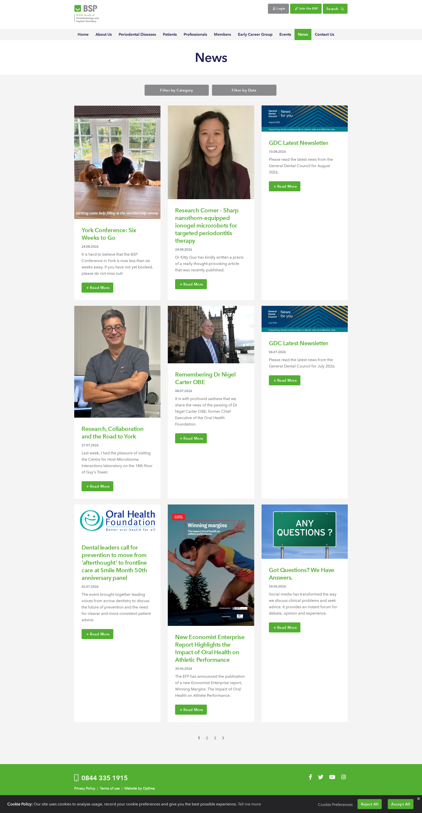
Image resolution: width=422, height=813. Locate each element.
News (303, 34)
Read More (99, 287)
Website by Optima (139, 788)
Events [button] (285, 34)
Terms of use (110, 788)
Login (280, 8)
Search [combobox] (333, 8)
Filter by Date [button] (244, 90)
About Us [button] (103, 34)
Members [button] (222, 34)
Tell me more (249, 804)
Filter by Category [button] (176, 90)
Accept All (400, 804)
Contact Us (324, 34)
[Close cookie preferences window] (418, 798)
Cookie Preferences (335, 804)
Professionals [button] (195, 34)
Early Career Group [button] (255, 34)
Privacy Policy (84, 788)
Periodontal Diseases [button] (137, 34)
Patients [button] (170, 34)
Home (83, 34)
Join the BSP (308, 8)
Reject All (369, 804)
